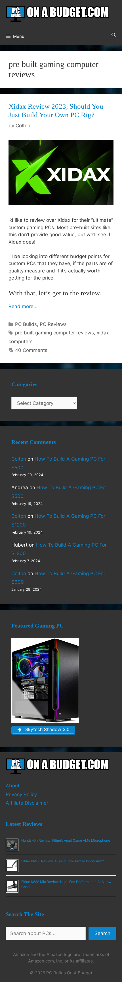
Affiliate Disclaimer (27, 803)
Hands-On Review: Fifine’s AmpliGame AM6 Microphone (65, 840)
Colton (18, 459)
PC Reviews (53, 324)
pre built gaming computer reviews (54, 333)
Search (102, 933)
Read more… (23, 306)
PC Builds (26, 324)
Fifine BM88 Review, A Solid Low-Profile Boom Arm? (62, 861)
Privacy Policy (21, 794)
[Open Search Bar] (113, 35)
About (13, 785)
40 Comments (31, 350)
